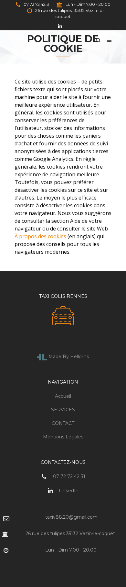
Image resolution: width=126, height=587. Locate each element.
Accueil (63, 396)
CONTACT (63, 423)
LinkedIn (68, 491)
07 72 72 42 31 (36, 4)
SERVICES (63, 410)
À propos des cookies (40, 236)
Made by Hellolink (68, 356)
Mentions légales (63, 437)
